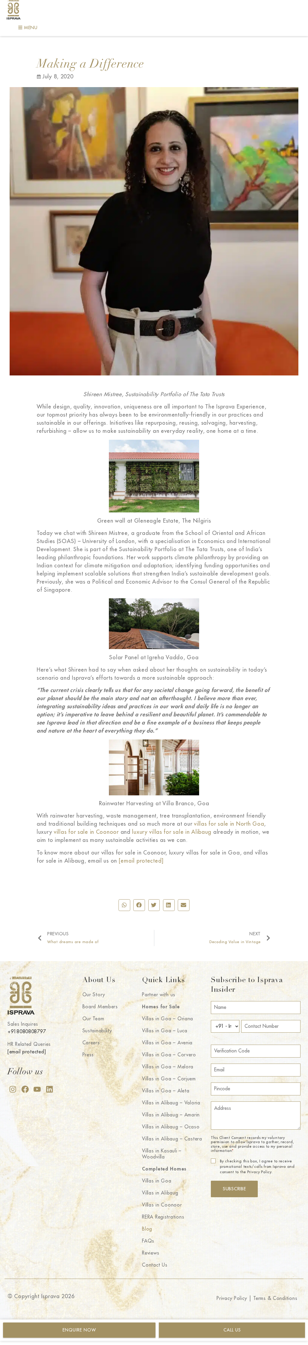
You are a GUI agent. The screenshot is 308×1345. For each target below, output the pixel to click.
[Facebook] (25, 1089)
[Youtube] (37, 1089)
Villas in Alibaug (160, 1193)
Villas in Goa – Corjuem (169, 1078)
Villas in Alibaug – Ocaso (170, 1127)
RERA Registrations (163, 1217)
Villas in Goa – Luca (164, 1030)
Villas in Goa (156, 1181)
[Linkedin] (49, 1089)
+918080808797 (27, 1031)
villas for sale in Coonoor (86, 832)
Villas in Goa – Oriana (167, 1018)
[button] (124, 905)
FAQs (148, 1241)
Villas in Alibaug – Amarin (171, 1115)
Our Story (93, 994)
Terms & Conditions (275, 1298)
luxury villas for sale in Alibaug (171, 832)
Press (88, 1054)
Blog (147, 1229)
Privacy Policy (232, 1298)
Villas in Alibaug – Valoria (171, 1103)
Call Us (232, 1330)
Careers (91, 1042)
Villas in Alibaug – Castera (172, 1139)
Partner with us (158, 994)
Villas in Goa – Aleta (165, 1090)
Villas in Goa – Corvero (169, 1054)
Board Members (100, 1006)
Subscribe (234, 1189)
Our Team (93, 1018)
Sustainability (97, 1030)
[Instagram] (13, 1089)
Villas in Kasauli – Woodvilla (161, 1154)
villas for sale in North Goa (229, 824)
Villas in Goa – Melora (167, 1066)
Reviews (150, 1253)
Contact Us (154, 1265)
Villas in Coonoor (162, 1205)
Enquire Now (79, 1330)
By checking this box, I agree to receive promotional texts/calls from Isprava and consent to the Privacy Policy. (257, 1166)
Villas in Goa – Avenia (167, 1042)
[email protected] (141, 861)
